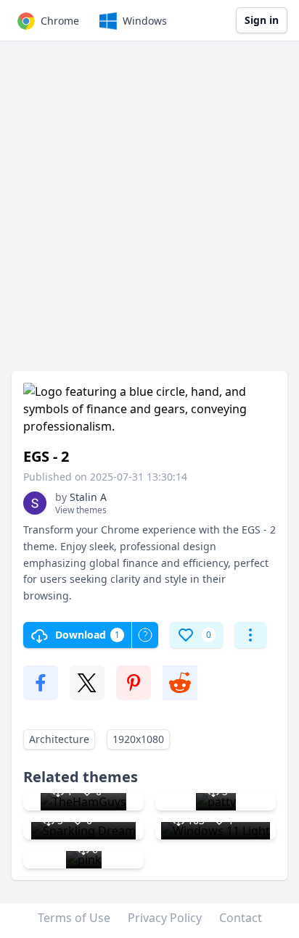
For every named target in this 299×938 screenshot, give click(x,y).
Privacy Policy (165, 918)
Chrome (60, 21)
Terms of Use (74, 918)
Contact (240, 918)
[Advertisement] (149, 213)
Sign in (262, 20)
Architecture (59, 739)
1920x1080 (138, 739)
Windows (145, 21)
